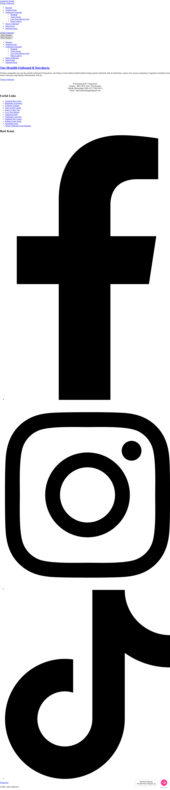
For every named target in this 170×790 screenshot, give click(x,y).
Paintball (13, 15)
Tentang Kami (11, 10)
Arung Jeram (15, 17)
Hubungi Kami (11, 28)
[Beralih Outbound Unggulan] (43, 47)
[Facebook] (87, 399)
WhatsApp (4, 783)
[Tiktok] (87, 778)
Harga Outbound (12, 24)
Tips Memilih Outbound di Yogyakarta (25, 67)
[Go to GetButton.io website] (164, 787)
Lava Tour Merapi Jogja (19, 19)
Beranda (8, 8)
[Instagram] (87, 589)
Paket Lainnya (16, 21)
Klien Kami (10, 26)
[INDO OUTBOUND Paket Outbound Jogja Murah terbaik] (7, 3)
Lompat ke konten (7, 1)
